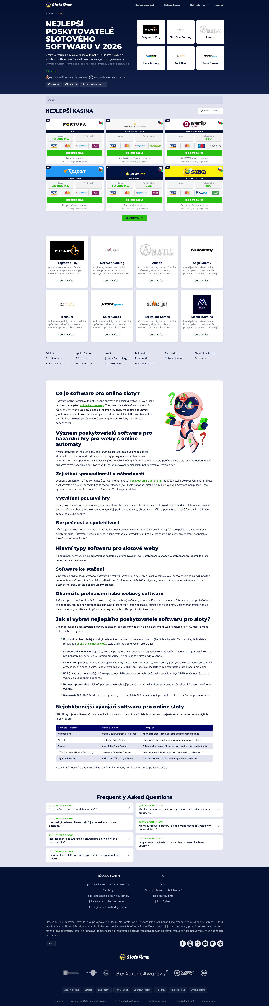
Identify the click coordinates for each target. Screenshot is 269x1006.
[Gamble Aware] (142, 973)
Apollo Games (84, 353)
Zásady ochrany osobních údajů (163, 890)
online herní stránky (92, 405)
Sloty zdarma (197, 4)
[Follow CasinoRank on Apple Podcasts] (220, 943)
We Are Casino (114, 363)
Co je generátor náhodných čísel (108, 907)
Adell (49, 353)
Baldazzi (140, 353)
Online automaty (145, 4)
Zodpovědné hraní (184, 1001)
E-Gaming (82, 358)
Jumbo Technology (116, 358)
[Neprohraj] (91, 973)
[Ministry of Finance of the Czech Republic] (71, 973)
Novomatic (142, 358)
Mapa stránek (209, 1001)
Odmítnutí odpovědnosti (127, 1001)
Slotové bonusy (173, 4)
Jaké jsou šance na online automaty (108, 895)
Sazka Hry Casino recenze (194, 205)
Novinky (218, 4)
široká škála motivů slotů (91, 643)
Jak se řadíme (163, 901)
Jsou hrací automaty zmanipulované (108, 884)
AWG (108, 353)
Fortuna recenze (74, 158)
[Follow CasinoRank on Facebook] (183, 943)
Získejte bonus (75, 153)
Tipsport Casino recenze (74, 205)
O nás (163, 884)
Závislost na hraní (157, 1001)
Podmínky (58, 1001)
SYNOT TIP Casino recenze (194, 158)
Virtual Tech (83, 363)
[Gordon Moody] (184, 973)
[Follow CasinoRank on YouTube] (205, 943)
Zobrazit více (133, 217)
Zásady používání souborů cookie (88, 1001)
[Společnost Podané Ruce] (106, 973)
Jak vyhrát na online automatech (108, 901)
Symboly (108, 890)
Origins (199, 358)
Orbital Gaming (174, 358)
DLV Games (53, 358)
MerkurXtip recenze (134, 205)
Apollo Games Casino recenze (134, 158)
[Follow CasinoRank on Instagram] (190, 943)
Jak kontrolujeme (163, 895)
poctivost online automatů (145, 480)
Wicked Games (144, 363)
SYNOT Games (54, 363)
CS (49, 943)
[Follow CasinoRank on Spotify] (213, 943)
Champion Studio (205, 353)
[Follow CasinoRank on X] (198, 943)
